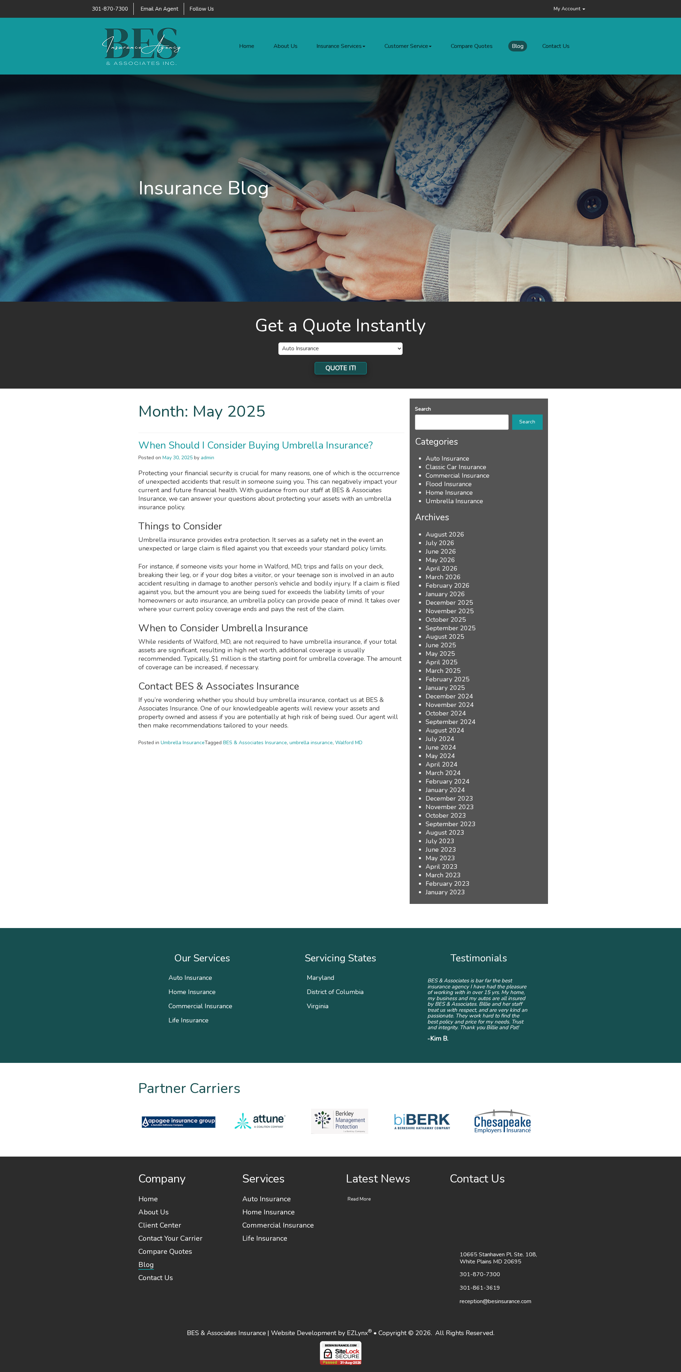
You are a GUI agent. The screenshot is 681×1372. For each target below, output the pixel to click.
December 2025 (449, 602)
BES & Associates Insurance (255, 742)
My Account (568, 8)
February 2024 (448, 781)
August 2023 (445, 832)
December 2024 (449, 696)
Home (246, 46)
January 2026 (445, 594)
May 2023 (440, 858)
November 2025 (450, 611)
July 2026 (440, 543)
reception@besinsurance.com (495, 1280)
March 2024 (443, 773)
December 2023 (449, 798)
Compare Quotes (472, 46)
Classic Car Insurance (456, 467)
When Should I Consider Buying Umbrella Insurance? (255, 445)
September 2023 (451, 824)
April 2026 (442, 568)
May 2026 (440, 560)
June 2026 (441, 551)
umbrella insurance (311, 742)
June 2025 (441, 645)
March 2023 (443, 875)
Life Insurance (188, 1020)
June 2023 (441, 849)
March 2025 (443, 670)
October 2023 (446, 815)
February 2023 (448, 883)
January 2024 (445, 790)
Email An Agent (158, 8)
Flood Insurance (449, 484)
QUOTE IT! (341, 368)
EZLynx (357, 1311)
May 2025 (440, 653)
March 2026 (443, 577)
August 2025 (445, 636)
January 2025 (445, 688)
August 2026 (445, 534)
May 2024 (440, 756)
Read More (359, 1178)
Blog (518, 46)
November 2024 (450, 705)
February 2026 (448, 585)
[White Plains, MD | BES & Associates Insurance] (142, 46)
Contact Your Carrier (170, 1217)
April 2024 (442, 764)
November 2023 (450, 807)
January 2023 (445, 892)
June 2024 (441, 747)
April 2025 (442, 662)
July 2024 (440, 739)
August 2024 (445, 730)
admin (207, 457)
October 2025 (446, 619)
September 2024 (451, 722)
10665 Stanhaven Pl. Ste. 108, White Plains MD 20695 (498, 1237)
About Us (285, 46)
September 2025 (451, 628)
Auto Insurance (447, 458)
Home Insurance (449, 492)
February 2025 (448, 679)
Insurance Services (339, 46)
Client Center (159, 1204)
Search (423, 409)
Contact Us (556, 46)
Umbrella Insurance (183, 742)
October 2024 (446, 713)
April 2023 (442, 866)
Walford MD (348, 742)
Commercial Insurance (457, 475)
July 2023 (440, 841)
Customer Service (406, 46)
